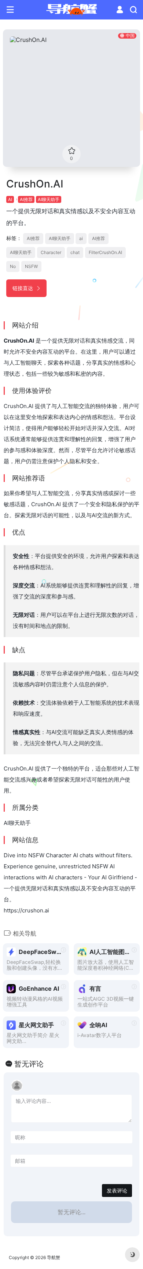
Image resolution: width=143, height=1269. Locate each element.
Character (51, 252)
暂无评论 (29, 1063)
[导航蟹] (71, 10)
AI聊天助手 (48, 199)
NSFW (31, 266)
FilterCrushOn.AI (105, 252)
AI (10, 199)
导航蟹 (53, 1257)
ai (81, 238)
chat (75, 252)
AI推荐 (26, 199)
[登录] (120, 10)
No (13, 266)
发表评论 (117, 1190)
